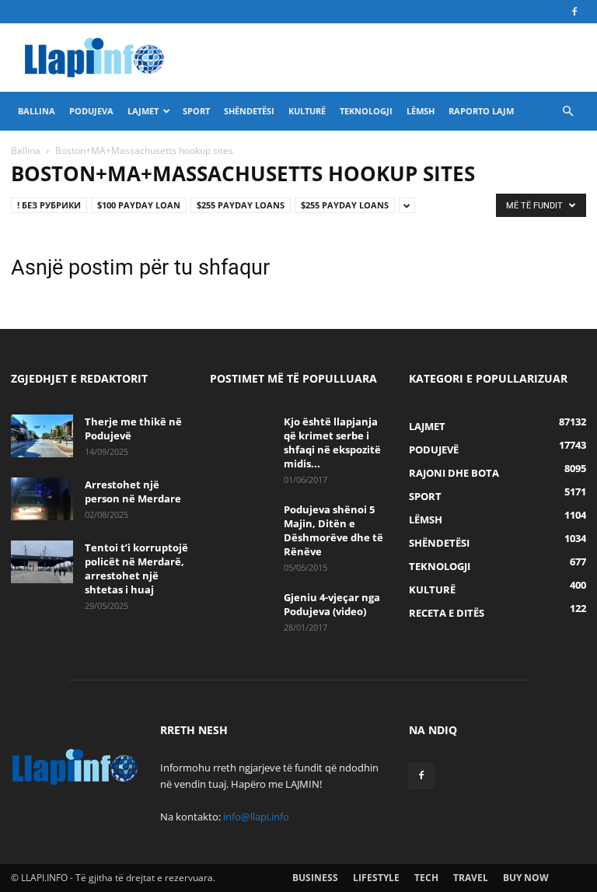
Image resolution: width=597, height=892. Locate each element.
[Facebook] (574, 11)
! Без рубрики (49, 205)
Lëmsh (421, 111)
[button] (567, 111)
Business (315, 877)
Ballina (36, 111)
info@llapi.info (256, 817)
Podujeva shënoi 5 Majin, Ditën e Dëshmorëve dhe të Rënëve (333, 530)
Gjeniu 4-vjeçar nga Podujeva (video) (332, 604)
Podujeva (91, 111)
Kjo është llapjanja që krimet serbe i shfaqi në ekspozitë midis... (332, 442)
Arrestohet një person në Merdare (133, 491)
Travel (470, 877)
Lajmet (143, 111)
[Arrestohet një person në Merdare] (42, 498)
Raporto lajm (481, 111)
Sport (196, 111)
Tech (426, 877)
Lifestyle (376, 877)
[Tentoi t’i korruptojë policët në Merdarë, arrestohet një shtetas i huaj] (42, 561)
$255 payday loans (241, 205)
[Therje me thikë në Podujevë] (42, 436)
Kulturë (307, 111)
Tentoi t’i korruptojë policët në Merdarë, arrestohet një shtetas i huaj (136, 568)
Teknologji (366, 111)
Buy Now (526, 877)
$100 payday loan (138, 205)
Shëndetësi (249, 111)
